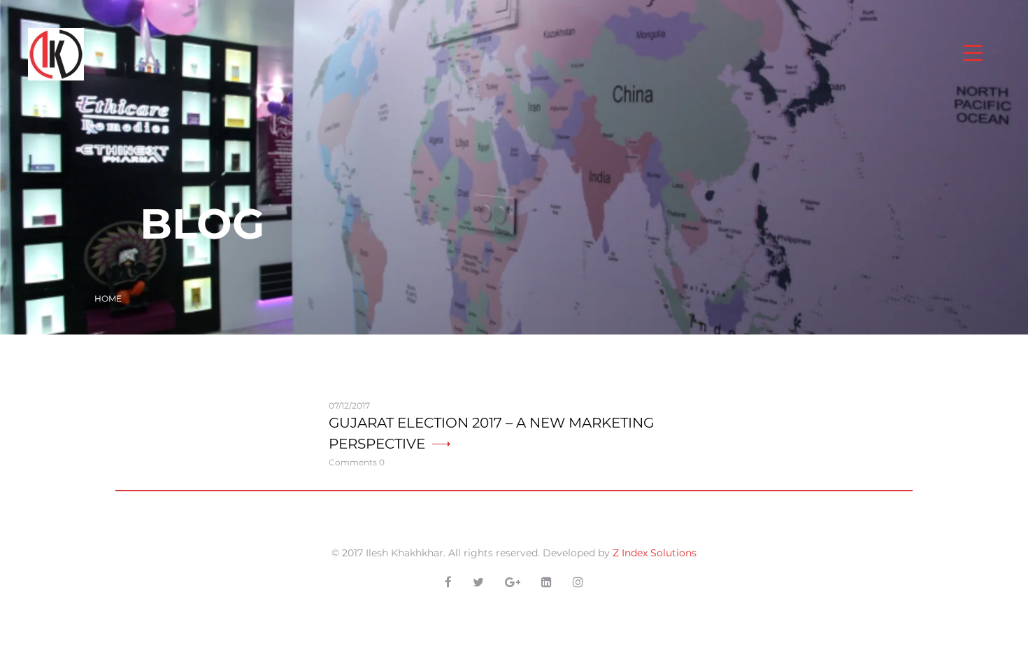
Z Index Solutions (655, 553)
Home (108, 298)
